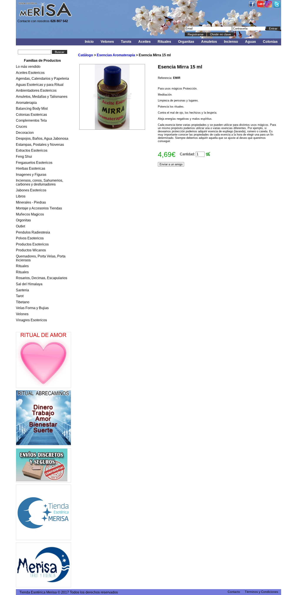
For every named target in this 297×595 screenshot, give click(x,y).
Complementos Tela (31, 120)
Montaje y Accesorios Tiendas (39, 208)
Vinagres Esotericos (31, 320)
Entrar (273, 28)
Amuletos (209, 41)
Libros (20, 196)
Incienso (231, 41)
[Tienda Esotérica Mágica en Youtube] (260, 6)
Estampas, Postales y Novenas (40, 144)
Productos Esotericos (32, 244)
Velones (107, 41)
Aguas (250, 41)
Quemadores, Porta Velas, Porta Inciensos (40, 258)
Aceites (144, 41)
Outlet (20, 226)
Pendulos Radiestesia (33, 232)
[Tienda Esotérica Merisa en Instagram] (268, 6)
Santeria (22, 290)
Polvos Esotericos (30, 238)
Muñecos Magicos (30, 214)
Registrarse (196, 34)
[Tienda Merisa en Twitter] (277, 6)
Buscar (59, 52)
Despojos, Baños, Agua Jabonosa (42, 138)
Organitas (186, 41)
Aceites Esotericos (30, 73)
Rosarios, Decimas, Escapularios (41, 278)
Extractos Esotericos (31, 150)
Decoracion (25, 132)
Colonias (270, 41)
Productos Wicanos (31, 250)
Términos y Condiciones (261, 591)
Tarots (126, 41)
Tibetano (22, 302)
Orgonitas (23, 220)
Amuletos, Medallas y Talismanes (41, 96)
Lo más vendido (28, 66)
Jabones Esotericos (31, 190)
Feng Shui (24, 156)
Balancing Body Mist (32, 108)
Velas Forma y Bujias (32, 308)
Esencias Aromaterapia (116, 55)
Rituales (164, 41)
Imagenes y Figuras (31, 174)
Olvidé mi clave (220, 34)
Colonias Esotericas (31, 114)
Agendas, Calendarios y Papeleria (42, 78)
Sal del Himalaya (29, 284)
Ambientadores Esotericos (36, 90)
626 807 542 (59, 21)
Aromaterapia (26, 102)
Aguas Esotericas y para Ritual (39, 84)
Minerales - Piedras (31, 202)
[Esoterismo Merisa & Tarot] (43, 565)
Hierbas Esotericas (30, 168)
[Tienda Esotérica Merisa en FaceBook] (252, 6)
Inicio (89, 41)
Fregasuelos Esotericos (34, 162)
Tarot (19, 296)
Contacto (234, 591)
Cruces (21, 126)
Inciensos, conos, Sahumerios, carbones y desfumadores (39, 182)
